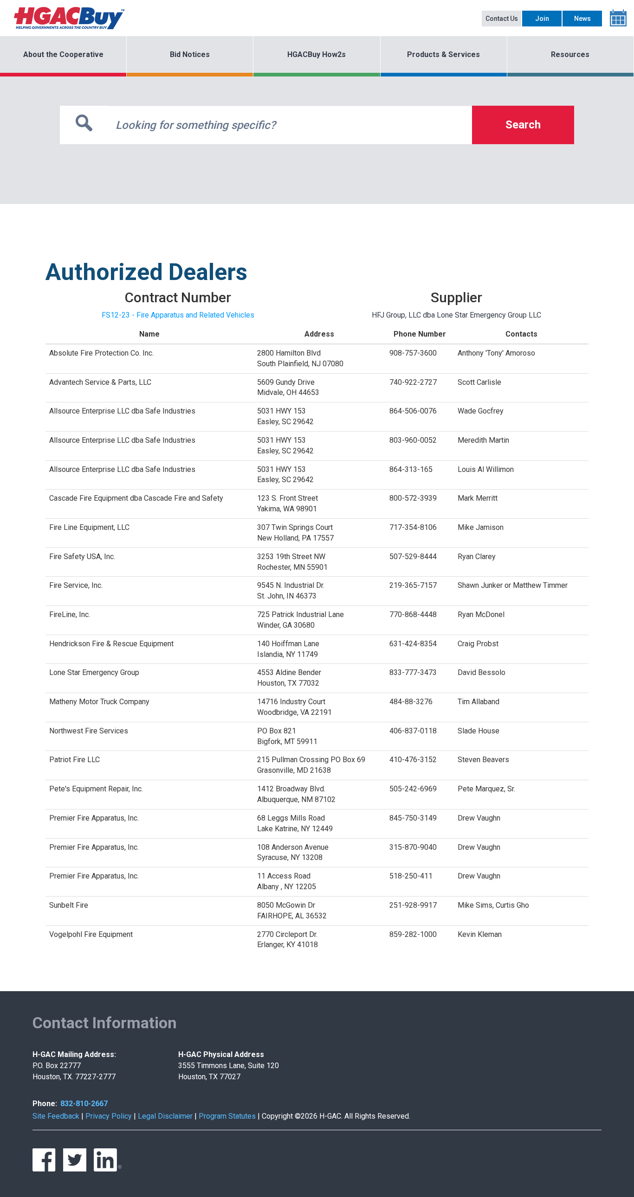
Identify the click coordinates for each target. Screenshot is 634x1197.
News (582, 18)
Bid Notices (190, 54)
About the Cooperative (63, 54)
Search (523, 124)
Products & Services (443, 54)
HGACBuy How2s (316, 54)
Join (542, 18)
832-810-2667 (84, 1103)
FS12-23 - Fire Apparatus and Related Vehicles (178, 315)
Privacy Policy (108, 1116)
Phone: (44, 1103)
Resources (570, 54)
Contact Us (501, 18)
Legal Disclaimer (165, 1116)
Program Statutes (227, 1116)
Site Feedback (55, 1116)
